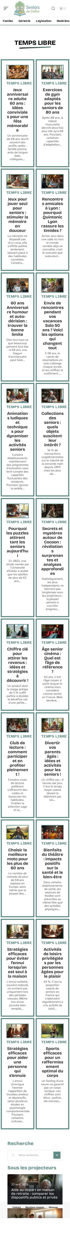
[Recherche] (53, 8)
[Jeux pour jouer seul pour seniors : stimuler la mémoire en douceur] (17, 181)
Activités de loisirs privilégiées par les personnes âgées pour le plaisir (52, 963)
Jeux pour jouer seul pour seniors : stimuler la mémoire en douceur (17, 215)
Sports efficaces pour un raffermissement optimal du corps (52, 1062)
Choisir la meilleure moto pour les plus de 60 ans (17, 859)
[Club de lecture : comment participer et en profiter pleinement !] (17, 725)
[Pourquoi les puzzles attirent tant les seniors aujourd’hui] (17, 511)
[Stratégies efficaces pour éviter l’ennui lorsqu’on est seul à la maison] (17, 931)
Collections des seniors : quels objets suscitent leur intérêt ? (52, 429)
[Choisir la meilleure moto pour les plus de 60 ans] (17, 832)
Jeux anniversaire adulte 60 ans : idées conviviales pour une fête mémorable (17, 110)
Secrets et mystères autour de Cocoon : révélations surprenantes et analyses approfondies (52, 551)
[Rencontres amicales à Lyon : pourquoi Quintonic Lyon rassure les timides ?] (52, 181)
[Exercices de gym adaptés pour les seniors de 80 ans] (52, 72)
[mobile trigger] (7, 8)
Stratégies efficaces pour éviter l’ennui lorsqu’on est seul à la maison (17, 963)
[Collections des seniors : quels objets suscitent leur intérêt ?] (52, 395)
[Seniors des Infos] (27, 8)
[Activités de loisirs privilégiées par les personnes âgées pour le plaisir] (52, 931)
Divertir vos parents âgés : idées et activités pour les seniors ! (52, 759)
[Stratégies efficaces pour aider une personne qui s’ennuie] (17, 1031)
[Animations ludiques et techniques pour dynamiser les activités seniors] (17, 395)
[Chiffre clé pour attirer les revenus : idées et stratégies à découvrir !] (17, 631)
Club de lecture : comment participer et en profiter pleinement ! (17, 759)
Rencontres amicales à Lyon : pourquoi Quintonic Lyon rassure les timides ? (52, 215)
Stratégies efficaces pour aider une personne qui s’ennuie (17, 1062)
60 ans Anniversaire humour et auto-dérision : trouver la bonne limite (17, 319)
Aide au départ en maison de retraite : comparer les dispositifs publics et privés (34, 1193)
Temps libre (35, 43)
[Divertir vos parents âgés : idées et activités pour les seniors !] (52, 725)
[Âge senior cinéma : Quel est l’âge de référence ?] (52, 631)
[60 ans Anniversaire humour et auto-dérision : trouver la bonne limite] (17, 285)
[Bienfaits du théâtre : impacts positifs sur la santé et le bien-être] (52, 832)
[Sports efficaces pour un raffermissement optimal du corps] (52, 1031)
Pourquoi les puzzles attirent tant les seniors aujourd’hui (17, 542)
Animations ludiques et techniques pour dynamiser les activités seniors (17, 431)
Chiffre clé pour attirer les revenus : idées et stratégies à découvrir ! (17, 665)
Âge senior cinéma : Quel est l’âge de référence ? (52, 660)
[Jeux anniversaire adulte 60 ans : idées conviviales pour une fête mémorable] (17, 72)
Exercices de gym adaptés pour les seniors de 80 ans (52, 101)
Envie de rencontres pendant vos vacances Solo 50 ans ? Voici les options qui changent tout (52, 325)
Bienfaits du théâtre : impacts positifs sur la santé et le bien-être (52, 863)
